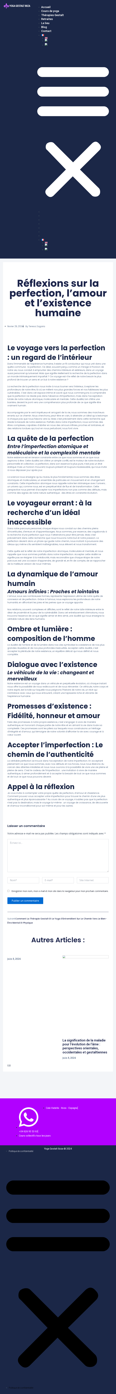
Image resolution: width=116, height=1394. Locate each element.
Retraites (47, 19)
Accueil (46, 7)
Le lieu (45, 23)
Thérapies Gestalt (52, 15)
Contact (46, 31)
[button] (73, 130)
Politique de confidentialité (21, 1151)
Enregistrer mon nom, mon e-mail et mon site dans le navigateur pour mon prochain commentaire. (59, 891)
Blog (44, 27)
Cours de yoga (50, 11)
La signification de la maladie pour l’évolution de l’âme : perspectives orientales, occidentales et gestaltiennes (85, 1046)
